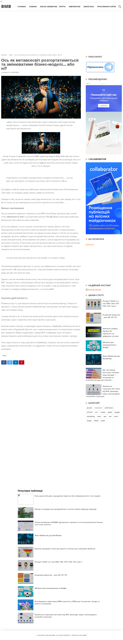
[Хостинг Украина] (93, 290)
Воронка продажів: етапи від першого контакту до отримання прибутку (65, 548)
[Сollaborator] (104, 233)
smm (116, 416)
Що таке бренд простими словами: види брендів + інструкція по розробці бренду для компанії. (102, 375)
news (4, 355)
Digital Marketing (48, 6)
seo (110, 416)
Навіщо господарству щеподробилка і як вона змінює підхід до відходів (65, 509)
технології (98, 408)
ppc (105, 416)
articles (89, 412)
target (89, 421)
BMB (6, 6)
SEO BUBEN (83, 635)
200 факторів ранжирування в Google (109, 344)
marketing (91, 416)
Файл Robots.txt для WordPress (48, 535)
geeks (110, 412)
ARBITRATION (74, 6)
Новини (33, 6)
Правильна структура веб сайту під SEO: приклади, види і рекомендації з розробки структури (103, 391)
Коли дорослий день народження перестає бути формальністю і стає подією (68, 496)
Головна (22, 6)
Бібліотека (89, 6)
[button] (4, 362)
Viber (103, 421)
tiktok (96, 421)
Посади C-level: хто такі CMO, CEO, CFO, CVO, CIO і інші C (111, 303)
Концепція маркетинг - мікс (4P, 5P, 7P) (51, 575)
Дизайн (89, 408)
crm (96, 412)
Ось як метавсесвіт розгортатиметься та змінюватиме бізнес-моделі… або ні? (40, 64)
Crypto (62, 6)
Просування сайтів (106, 6)
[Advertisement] (61, 33)
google (117, 412)
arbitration (109, 408)
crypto (103, 412)
